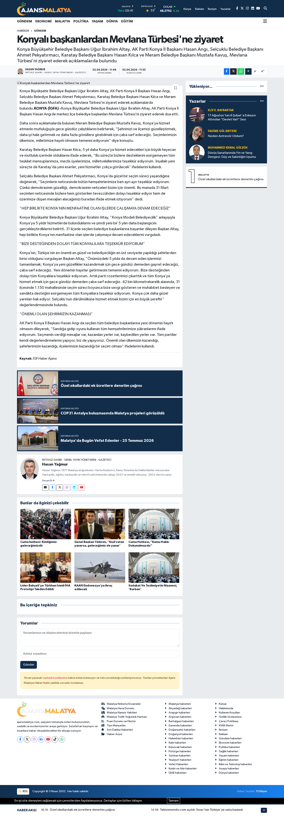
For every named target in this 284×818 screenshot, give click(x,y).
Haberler (23, 31)
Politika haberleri (229, 747)
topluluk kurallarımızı (55, 677)
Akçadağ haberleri (180, 708)
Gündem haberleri (230, 738)
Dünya (112, 21)
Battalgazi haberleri (181, 721)
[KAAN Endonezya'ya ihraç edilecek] (99, 567)
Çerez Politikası (228, 721)
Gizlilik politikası (154, 800)
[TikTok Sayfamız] (55, 739)
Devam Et (47, 481)
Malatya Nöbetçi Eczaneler (124, 703)
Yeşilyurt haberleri (180, 759)
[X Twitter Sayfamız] (242, 8)
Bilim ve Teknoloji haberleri (235, 764)
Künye (223, 703)
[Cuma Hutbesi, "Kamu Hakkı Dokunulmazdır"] (153, 524)
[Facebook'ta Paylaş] (226, 71)
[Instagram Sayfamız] (247, 8)
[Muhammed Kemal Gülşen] (197, 152)
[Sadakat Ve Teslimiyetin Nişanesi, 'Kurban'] (153, 567)
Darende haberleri (180, 725)
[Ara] (265, 8)
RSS (24, 791)
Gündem (24, 21)
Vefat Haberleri (178, 764)
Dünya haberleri (229, 772)
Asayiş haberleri (229, 768)
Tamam (173, 800)
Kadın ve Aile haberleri (183, 768)
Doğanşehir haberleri (182, 729)
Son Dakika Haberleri (120, 729)
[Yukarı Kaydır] (264, 810)
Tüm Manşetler (116, 725)
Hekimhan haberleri (181, 738)
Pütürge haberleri (180, 751)
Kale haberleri (177, 742)
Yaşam (97, 21)
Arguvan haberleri (180, 716)
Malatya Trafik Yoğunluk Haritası (127, 716)
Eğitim (127, 21)
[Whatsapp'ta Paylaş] (240, 71)
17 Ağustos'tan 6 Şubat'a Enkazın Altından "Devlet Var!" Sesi (232, 117)
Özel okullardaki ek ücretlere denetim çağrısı (231, 179)
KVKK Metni (226, 725)
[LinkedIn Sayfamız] (252, 8)
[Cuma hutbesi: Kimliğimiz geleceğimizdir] (45, 524)
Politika (80, 21)
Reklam (223, 734)
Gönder (28, 664)
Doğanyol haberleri (181, 734)
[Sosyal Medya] (45, 487)
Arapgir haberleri (179, 712)
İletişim (223, 729)
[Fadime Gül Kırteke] (197, 133)
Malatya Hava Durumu (120, 708)
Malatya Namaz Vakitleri (122, 712)
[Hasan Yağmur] (29, 469)
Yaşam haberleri (229, 755)
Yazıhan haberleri (179, 755)
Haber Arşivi (114, 734)
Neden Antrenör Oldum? (226, 136)
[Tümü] (262, 86)
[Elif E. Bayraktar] (197, 115)
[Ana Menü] (265, 21)
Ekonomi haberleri (230, 742)
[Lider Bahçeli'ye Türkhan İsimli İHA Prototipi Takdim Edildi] (45, 567)
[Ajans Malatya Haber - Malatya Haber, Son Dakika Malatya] (44, 8)
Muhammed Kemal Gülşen (227, 147)
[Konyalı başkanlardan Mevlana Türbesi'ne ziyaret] (100, 83)
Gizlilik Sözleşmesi (230, 716)
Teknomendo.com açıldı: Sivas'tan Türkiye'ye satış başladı (201, 809)
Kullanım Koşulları (229, 712)
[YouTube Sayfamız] (258, 8)
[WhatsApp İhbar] (62, 739)
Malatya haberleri (180, 703)
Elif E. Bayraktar (221, 110)
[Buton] (248, 71)
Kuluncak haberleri (180, 747)
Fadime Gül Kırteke (222, 131)
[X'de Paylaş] (233, 71)
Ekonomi (43, 21)
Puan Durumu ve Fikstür (121, 721)
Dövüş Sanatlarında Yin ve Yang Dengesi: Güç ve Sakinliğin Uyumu (232, 155)
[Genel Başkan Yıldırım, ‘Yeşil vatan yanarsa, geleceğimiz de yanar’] (99, 524)
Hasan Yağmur (55, 464)
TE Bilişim (261, 791)
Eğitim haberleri (228, 759)
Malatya (62, 21)
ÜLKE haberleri (177, 772)
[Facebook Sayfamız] (237, 8)
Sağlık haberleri (228, 751)
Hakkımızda (226, 708)
